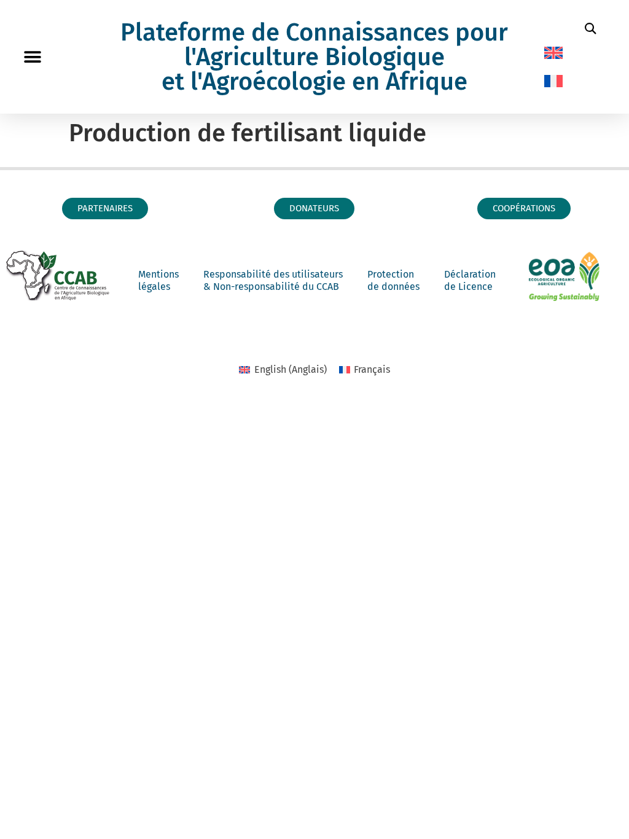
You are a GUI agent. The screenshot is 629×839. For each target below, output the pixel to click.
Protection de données (393, 280)
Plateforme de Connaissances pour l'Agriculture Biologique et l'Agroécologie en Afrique (314, 57)
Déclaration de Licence (470, 280)
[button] (32, 57)
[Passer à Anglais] (553, 53)
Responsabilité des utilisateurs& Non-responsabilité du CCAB (273, 280)
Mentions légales (158, 280)
